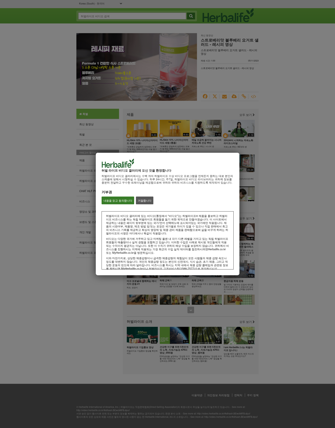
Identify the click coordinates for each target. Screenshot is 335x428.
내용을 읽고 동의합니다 (118, 200)
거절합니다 (144, 200)
